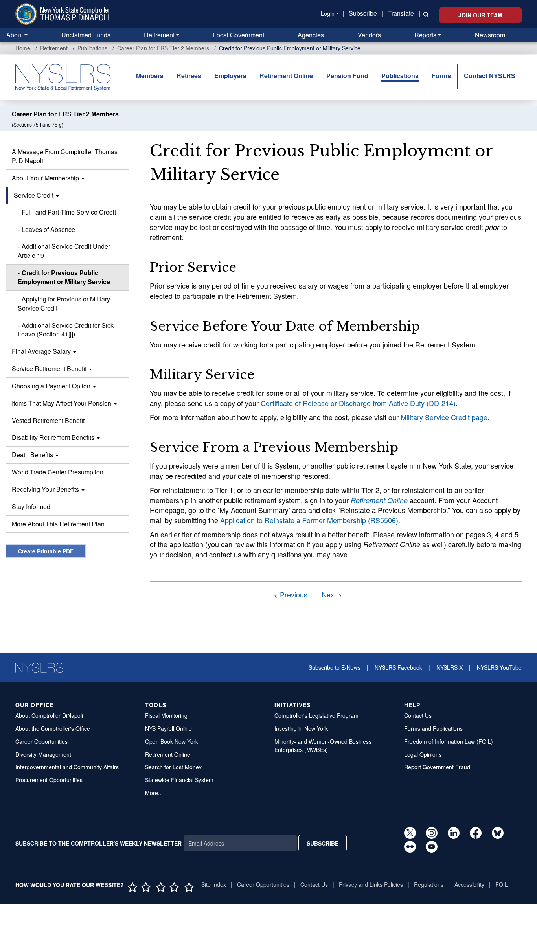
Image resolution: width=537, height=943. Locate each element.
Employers (230, 75)
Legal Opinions (422, 754)
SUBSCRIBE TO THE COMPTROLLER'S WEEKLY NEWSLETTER (98, 843)
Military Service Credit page (444, 417)
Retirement (159, 34)
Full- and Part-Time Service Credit (69, 212)
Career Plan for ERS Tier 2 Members (163, 48)
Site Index (213, 884)
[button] (424, 14)
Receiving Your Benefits (46, 489)
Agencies (311, 34)
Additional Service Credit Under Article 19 (64, 251)
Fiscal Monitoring (166, 715)
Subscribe (363, 13)
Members (150, 75)
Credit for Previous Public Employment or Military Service (64, 277)
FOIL (501, 884)
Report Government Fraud (437, 767)
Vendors (369, 34)
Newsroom (490, 34)
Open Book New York (171, 741)
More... (154, 793)
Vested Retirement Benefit (48, 420)
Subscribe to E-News (334, 667)
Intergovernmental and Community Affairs (67, 767)
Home (22, 48)
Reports (425, 34)
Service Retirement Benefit (50, 368)
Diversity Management (43, 754)
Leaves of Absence (48, 229)
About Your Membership (46, 177)
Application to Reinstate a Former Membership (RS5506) (309, 520)
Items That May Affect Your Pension (62, 403)
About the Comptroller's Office (52, 728)
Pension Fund (347, 75)
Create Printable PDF (46, 551)
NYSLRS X (449, 667)
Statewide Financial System (179, 780)
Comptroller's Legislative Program (316, 715)
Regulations (428, 884)
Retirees (189, 75)
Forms (441, 75)
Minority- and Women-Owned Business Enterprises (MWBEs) (322, 745)
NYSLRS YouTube (499, 667)
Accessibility (469, 884)
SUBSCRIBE (322, 843)
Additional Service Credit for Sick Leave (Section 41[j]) (66, 330)
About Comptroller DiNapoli (49, 715)
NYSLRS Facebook (398, 667)
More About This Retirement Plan (58, 523)
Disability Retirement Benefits (54, 437)
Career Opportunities (41, 741)
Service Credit (34, 195)
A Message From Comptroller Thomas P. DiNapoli (65, 156)
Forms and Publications (433, 728)
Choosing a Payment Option (52, 385)
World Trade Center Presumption (57, 471)
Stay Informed (31, 506)
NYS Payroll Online (168, 728)
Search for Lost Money (173, 767)
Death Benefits (33, 454)
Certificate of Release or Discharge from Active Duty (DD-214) (358, 403)
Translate (401, 13)
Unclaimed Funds (85, 34)
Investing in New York (301, 728)
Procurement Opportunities (49, 780)
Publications (92, 48)
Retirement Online (286, 75)
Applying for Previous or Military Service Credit (64, 303)
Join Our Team (480, 15)
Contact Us (418, 715)
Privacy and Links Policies (371, 884)
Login (328, 13)
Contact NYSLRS (489, 75)
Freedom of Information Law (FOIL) (448, 741)
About (14, 34)
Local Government (238, 34)
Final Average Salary (42, 351)
